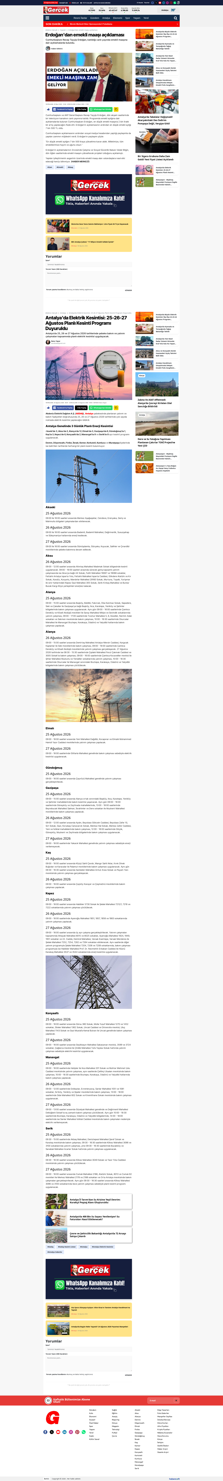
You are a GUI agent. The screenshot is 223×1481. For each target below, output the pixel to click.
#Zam (50, 167)
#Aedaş (50, 1247)
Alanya (138, 1416)
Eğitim (114, 1413)
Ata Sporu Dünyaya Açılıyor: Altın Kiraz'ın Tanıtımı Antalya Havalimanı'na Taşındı (105, 24)
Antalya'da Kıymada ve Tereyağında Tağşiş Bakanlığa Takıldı (165, 46)
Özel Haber (94, 1423)
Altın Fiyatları (163, 1426)
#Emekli (60, 167)
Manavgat (139, 1462)
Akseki (137, 1410)
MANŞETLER (63, 3)
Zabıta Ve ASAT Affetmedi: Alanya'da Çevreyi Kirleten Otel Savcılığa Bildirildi (155, 403)
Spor (91, 1426)
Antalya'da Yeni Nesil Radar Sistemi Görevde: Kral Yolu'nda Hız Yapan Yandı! (165, 58)
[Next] (177, 24)
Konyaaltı (139, 1452)
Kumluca (138, 1458)
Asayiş (114, 1416)
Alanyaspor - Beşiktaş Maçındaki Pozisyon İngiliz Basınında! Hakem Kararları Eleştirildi (166, 182)
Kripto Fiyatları (163, 1429)
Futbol (114, 1433)
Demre (138, 1420)
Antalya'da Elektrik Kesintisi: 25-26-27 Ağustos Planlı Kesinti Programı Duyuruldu (164, 170)
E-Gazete (140, 2)
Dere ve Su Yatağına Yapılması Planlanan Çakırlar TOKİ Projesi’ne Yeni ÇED (156, 442)
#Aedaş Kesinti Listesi (66, 1247)
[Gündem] (157, 101)
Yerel (91, 1433)
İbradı (137, 1439)
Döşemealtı (139, 1423)
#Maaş (70, 167)
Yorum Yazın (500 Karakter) (56, 269)
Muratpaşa (139, 1465)
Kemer (137, 1445)
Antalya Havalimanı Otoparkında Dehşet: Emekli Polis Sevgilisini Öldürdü (165, 82)
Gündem (92, 1410)
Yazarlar (146, 2)
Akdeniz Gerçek (51, 30)
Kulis (91, 1413)
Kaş (136, 1442)
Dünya (114, 1423)
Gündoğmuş (140, 1436)
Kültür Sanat (94, 1439)
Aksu (137, 1413)
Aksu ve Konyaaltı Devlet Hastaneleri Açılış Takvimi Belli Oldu (166, 70)
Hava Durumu (163, 1436)
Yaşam (92, 1429)
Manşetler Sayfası (164, 1416)
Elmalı (137, 1426)
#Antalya (83, 1247)
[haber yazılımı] (174, 1479)
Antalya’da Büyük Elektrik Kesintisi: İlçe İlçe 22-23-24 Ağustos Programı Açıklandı (166, 34)
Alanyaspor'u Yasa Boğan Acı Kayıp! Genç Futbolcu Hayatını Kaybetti (166, 468)
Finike (137, 1429)
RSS (47, 1479)
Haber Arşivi (162, 1449)
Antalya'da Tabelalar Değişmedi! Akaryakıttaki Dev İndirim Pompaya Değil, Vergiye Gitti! (155, 120)
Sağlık (114, 1410)
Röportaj (115, 1420)
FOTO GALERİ (87, 3)
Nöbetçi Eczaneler (164, 1433)
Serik (137, 1468)
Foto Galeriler (163, 1413)
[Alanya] (157, 384)
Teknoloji (115, 1429)
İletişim (160, 1442)
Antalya (63, 313)
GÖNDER (128, 290)
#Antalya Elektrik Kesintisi (102, 1247)
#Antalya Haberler (55, 1252)
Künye (159, 1439)
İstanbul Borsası (163, 1420)
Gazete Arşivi (163, 1452)
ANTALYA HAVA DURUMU (102, 3)
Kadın (91, 1436)
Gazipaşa (138, 1433)
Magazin (115, 1426)
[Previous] (67, 24)
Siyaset (63, 30)
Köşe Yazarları (163, 1410)
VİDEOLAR (75, 3)
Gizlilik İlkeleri (163, 1445)
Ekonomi (92, 1416)
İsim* (48, 260)
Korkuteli (138, 1455)
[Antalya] (157, 423)
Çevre (114, 1436)
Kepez (137, 1449)
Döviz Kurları (162, 1423)
